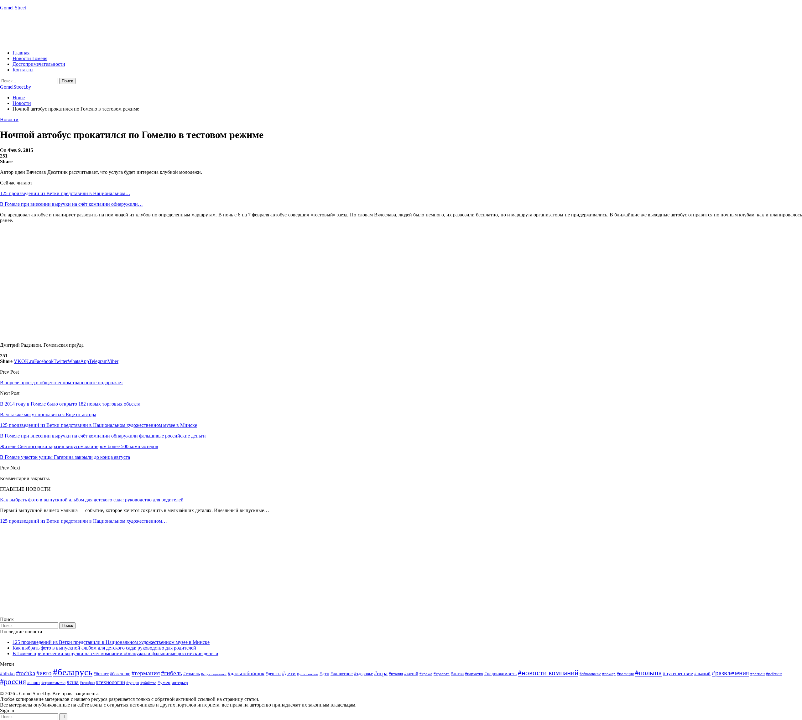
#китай (411, 673)
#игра (381, 673)
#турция (132, 683)
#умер (164, 682)
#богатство (120, 673)
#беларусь (72, 672)
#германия (146, 673)
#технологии (110, 682)
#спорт (33, 682)
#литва (457, 673)
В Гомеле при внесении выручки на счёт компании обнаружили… (71, 204)
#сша (73, 682)
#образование (590, 674)
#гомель (191, 673)
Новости (9, 119)
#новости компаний (548, 673)
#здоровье (363, 673)
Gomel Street (13, 7)
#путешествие (678, 673)
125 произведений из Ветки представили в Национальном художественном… (83, 521)
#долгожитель (307, 674)
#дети (289, 673)
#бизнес (101, 673)
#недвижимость (500, 673)
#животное (342, 673)
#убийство (148, 683)
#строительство (53, 683)
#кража (425, 673)
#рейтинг (774, 673)
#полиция (625, 673)
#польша (648, 673)
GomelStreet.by (15, 87)
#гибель (171, 673)
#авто (44, 673)
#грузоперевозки (214, 674)
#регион (757, 673)
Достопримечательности (39, 64)
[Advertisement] (114, 30)
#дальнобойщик (246, 673)
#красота (442, 673)
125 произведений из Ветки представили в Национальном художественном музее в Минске (111, 642)
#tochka (25, 673)
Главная (21, 52)
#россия (13, 681)
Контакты (23, 69)
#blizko (7, 673)
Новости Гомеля (30, 58)
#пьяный (702, 673)
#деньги (273, 673)
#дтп (324, 673)
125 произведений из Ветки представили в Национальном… (65, 193)
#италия (396, 673)
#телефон (87, 683)
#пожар (609, 673)
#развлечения (730, 673)
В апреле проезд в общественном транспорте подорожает (61, 382)
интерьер (180, 683)
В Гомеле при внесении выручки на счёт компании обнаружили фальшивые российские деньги (115, 653)
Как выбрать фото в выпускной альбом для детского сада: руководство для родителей (92, 499)
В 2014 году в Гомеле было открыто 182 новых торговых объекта (70, 404)
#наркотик (474, 673)
